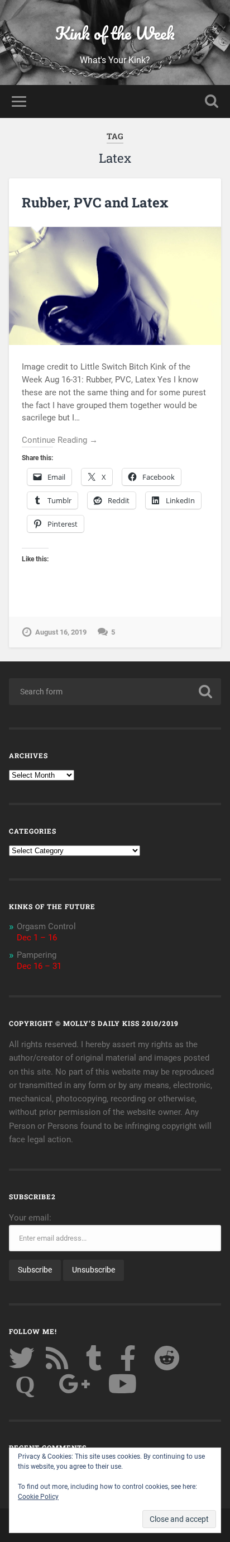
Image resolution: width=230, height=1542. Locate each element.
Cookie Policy (38, 1497)
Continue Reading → (60, 440)
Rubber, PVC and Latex (95, 202)
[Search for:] (115, 691)
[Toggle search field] (211, 101)
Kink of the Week (115, 33)
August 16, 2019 (61, 632)
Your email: (30, 1218)
